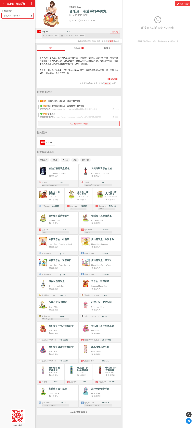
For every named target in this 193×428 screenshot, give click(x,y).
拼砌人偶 (85, 160)
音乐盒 (55, 160)
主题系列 (43, 160)
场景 (75, 160)
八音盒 (65, 160)
